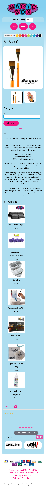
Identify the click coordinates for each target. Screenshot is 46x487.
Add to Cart (11, 123)
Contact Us (22, 470)
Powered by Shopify (23, 486)
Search (12, 470)
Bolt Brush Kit (16, 336)
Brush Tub (16, 280)
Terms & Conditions (16, 473)
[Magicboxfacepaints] (23, 15)
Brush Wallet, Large (16, 225)
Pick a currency (19, 20)
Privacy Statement (23, 476)
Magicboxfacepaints (22, 484)
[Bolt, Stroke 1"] (17, 97)
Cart (32, 26)
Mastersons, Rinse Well (16, 308)
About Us (33, 470)
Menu (14, 26)
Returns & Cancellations (23, 478)
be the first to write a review (26, 433)
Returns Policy (32, 473)
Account (23, 26)
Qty (4, 113)
